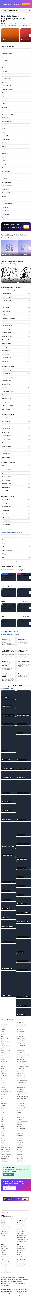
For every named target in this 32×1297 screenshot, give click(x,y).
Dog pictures (19, 1140)
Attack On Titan (4, 1063)
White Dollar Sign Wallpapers (8, 941)
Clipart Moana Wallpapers (22, 936)
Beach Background (5, 1156)
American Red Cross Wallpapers (23, 996)
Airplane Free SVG (6, 759)
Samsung (3, 1078)
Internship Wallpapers (21, 759)
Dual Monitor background (22, 1038)
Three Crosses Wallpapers (7, 926)
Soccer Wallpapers (21, 1241)
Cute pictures (19, 1137)
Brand (2, 1108)
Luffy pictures (4, 1101)
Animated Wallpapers (22, 1227)
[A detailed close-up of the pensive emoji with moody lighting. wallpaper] (8, 721)
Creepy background (21, 1027)
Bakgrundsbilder (7, 1279)
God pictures (3, 1094)
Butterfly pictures (20, 1122)
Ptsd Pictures (20, 894)
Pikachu (3, 1034)
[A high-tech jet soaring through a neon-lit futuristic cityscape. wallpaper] (8, 757)
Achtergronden (18, 1281)
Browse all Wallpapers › (25, 586)
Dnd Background (20, 1034)
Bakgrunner (23, 1283)
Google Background (21, 1052)
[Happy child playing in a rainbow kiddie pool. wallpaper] (8, 957)
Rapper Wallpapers (21, 1231)
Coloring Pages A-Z (21, 1256)
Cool (2, 1117)
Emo (2, 1122)
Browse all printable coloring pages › (10, 263)
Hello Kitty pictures (5, 1054)
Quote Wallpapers (21, 1237)
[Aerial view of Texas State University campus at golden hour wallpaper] (8, 817)
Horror (2, 1130)
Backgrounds (4, 1248)
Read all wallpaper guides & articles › (10, 634)
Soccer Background (21, 1089)
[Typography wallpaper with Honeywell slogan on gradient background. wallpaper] (23, 901)
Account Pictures (5, 792)
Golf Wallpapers (20, 1229)
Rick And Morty (4, 1103)
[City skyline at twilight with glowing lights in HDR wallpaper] (23, 730)
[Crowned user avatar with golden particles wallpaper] (8, 787)
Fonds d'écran (6, 1283)
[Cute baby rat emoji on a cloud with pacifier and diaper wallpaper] (23, 874)
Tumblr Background (21, 1100)
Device (2, 1121)
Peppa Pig (3, 1135)
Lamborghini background (22, 1061)
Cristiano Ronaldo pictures (6, 1100)
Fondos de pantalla (7, 1281)
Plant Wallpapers (21, 1223)
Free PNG (3, 1254)
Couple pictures (20, 1130)
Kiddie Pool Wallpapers (7, 968)
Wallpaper (21, 1277)
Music (2, 1133)
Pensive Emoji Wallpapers (7, 724)
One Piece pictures (5, 1027)
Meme (2, 1070)
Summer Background (21, 1098)
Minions (3, 1087)
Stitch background (20, 1094)
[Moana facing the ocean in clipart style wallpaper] (23, 931)
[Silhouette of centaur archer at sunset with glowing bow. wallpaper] (23, 967)
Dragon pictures (20, 1142)
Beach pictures (20, 1115)
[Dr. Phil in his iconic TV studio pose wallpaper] (8, 915)
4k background (4, 1145)
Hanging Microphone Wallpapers (23, 715)
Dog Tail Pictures (21, 1014)
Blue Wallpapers (20, 1233)
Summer (3, 1092)
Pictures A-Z (20, 1250)
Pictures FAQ (4, 1266)
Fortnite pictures (20, 1152)
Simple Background (21, 1087)
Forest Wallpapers (21, 1225)
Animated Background (6, 1149)
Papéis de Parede (18, 1279)
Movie (2, 1043)
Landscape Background (22, 1063)
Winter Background (21, 1103)
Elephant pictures (20, 1145)
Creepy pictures (20, 1133)
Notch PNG (3, 1047)
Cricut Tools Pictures (21, 1005)
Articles (3, 1235)
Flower (2, 1126)
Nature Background (21, 1070)
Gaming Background (21, 1045)
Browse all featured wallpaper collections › (12, 532)
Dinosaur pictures (20, 1138)
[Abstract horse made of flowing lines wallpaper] (23, 829)
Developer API (20, 1266)
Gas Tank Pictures (21, 777)
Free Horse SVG (20, 835)
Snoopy (2, 1071)
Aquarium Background (6, 1152)
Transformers (4, 1089)
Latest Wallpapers (5, 1229)
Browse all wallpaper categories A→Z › (11, 290)
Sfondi (26, 1279)
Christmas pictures (21, 1128)
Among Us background (6, 1147)
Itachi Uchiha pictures (5, 1041)
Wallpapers (4, 1246)
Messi (2, 1080)
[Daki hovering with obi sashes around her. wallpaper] (8, 739)
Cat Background (20, 1022)
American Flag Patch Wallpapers (23, 912)
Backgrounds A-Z (21, 1248)
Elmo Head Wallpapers (22, 859)
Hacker (2, 1031)
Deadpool (3, 1029)
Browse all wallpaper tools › (8, 237)
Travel (2, 1142)
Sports (2, 1138)
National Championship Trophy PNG (8, 882)
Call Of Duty (3, 1082)
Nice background (20, 1071)
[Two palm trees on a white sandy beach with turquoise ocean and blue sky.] (24, 607)
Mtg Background (20, 1068)
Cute (2, 1119)
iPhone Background (21, 1057)
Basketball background (6, 1154)
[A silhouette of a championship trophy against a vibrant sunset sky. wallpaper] (8, 870)
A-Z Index (3, 1223)
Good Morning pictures (21, 1161)
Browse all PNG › (27, 601)
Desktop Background (21, 1031)
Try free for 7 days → (9, 1188)
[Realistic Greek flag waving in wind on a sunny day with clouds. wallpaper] (8, 808)
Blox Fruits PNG (4, 1024)
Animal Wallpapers (21, 1235)
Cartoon (2, 1112)
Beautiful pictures (20, 1117)
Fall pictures (19, 1147)
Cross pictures (20, 1135)
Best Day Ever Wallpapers (22, 921)
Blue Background (4, 1160)
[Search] (24, 10)
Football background (21, 1040)
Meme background (21, 1064)
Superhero (3, 1140)
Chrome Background (21, 1026)
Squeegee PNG (20, 952)
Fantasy (2, 1124)
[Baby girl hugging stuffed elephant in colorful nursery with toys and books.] (8, 607)
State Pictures (5, 697)
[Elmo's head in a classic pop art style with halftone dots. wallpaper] (23, 853)
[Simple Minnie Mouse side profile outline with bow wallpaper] (8, 835)
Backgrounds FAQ (5, 1264)
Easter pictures (20, 1144)
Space (2, 1052)
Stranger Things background (23, 1096)
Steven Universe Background (23, 1092)
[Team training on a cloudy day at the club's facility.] (8, 592)
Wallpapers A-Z (20, 1246)
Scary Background (20, 1085)
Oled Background (20, 1073)
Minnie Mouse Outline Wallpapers (8, 846)
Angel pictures (20, 1110)
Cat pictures (19, 1126)
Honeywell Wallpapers (21, 903)
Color (2, 1115)
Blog (18, 1261)
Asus (2, 1055)
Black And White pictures (22, 1121)
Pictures (3, 1250)
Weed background (20, 1101)
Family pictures (20, 1149)
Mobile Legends (4, 1038)
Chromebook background (6, 1057)
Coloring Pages (5, 1256)
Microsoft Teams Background (23, 1066)
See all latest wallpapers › (7, 688)
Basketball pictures (21, 1114)
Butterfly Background (5, 1161)
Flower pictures (20, 1151)
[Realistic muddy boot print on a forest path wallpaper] (23, 865)
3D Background (4, 1144)
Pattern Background (21, 1077)
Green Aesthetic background (23, 1055)
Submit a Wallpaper (21, 1264)
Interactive (3, 1036)
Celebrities (3, 1114)
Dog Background (20, 1036)
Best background (4, 1158)
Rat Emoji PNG (20, 877)
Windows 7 (3, 1085)
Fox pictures (19, 1154)
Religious (3, 1137)
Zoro (2, 1084)
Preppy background (21, 1084)
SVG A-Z (19, 1252)
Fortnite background (21, 1041)
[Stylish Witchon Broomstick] (8, 623)
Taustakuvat (6, 1285)
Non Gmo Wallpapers (21, 724)
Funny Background (21, 1043)
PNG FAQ (3, 1270)
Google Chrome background (23, 1054)
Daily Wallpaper (5, 1233)
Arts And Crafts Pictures (22, 961)
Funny (2, 1048)
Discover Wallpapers (6, 1227)
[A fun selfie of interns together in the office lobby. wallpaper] (23, 748)
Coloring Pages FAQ (6, 1272)
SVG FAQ (3, 1268)
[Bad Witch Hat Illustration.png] (24, 623)
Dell (2, 1096)
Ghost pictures (20, 1160)
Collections (4, 1225)
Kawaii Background (21, 1059)
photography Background (22, 1080)
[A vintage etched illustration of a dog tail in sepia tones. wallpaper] (23, 1012)
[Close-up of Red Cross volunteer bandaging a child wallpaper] (23, 985)
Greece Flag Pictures (6, 810)
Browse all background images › (7, 569)
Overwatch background (21, 1075)
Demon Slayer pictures (6, 1091)
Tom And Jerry (4, 1077)
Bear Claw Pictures (6, 899)
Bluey (2, 1098)
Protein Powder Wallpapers (7, 715)
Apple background (5, 1151)
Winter (2, 1040)
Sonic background (20, 1091)
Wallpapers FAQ (5, 1261)
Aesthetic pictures (20, 1108)
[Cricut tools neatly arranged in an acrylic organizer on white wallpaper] (23, 1003)
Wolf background (20, 1105)
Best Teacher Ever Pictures (8, 768)
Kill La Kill (3, 1131)
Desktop (3, 1026)
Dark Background (20, 1029)
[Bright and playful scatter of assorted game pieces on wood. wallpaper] (8, 775)
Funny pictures (20, 1156)
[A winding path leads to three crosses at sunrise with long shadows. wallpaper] (8, 924)
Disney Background (21, 1033)
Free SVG (3, 1252)
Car (2, 1110)
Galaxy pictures (20, 1158)
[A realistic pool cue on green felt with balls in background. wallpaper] (8, 799)
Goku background (20, 1048)
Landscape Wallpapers (22, 1239)
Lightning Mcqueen (5, 1064)
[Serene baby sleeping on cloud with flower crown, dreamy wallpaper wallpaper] (8, 906)
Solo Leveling (4, 1061)
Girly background (20, 1047)
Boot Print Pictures (21, 868)
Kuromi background (5, 1050)
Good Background (20, 1050)
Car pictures (19, 1124)
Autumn (3, 1033)
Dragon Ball (3, 1073)
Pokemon (3, 1066)
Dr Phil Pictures (5, 917)
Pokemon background (21, 1082)
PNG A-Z (19, 1254)
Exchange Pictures (21, 819)
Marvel (2, 1068)
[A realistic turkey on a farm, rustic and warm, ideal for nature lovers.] (24, 592)
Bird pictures (19, 1119)
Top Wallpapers (5, 1231)
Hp (1, 1022)
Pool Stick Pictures (6, 801)
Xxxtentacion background (22, 1107)
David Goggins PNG (5, 1045)
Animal (2, 1107)
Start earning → (8, 1174)
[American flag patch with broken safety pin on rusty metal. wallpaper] (23, 910)
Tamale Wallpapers (21, 768)
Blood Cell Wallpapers (6, 706)
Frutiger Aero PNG (5, 1075)
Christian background (21, 1024)
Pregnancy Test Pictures (7, 855)
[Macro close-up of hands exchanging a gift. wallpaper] (23, 808)
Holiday (2, 1128)
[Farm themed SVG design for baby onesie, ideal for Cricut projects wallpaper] (8, 984)
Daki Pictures (5, 750)
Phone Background (21, 1078)
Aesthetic (3, 1105)
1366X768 (3, 1059)
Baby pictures (19, 1112)
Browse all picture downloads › (21, 569)
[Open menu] (29, 10)
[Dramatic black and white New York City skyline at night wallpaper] (8, 694)
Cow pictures (19, 1131)
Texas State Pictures (6, 819)
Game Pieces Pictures (6, 777)
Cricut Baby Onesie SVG (7, 995)
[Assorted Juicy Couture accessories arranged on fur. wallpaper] (23, 787)
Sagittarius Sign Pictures (22, 970)
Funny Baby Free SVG (6, 908)
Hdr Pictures (19, 733)
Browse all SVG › (27, 616)
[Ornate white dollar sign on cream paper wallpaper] (8, 936)
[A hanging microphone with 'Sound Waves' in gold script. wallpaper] (23, 703)
